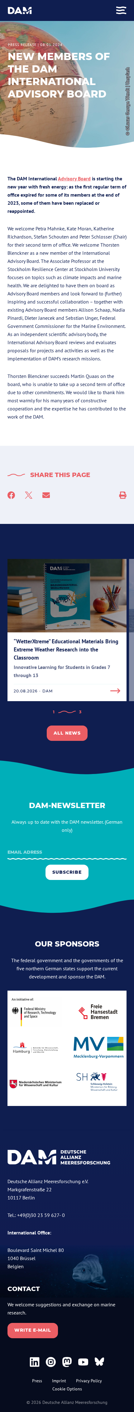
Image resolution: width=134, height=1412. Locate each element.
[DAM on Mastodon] (67, 1362)
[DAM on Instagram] (51, 1362)
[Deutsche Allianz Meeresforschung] (20, 10)
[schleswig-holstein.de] (98, 1084)
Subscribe (67, 872)
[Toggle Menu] (121, 10)
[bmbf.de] (35, 1012)
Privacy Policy (89, 1381)
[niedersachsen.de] (35, 1084)
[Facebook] (11, 495)
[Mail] (46, 495)
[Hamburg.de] (35, 1047)
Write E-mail (32, 1330)
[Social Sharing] (123, 495)
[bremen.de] (98, 1011)
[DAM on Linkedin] (35, 1362)
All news (67, 733)
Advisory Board (74, 178)
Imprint (59, 1381)
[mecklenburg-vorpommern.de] (98, 1047)
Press (37, 1381)
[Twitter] (28, 495)
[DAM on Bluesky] (99, 1362)
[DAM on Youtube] (83, 1362)
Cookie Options (67, 1389)
